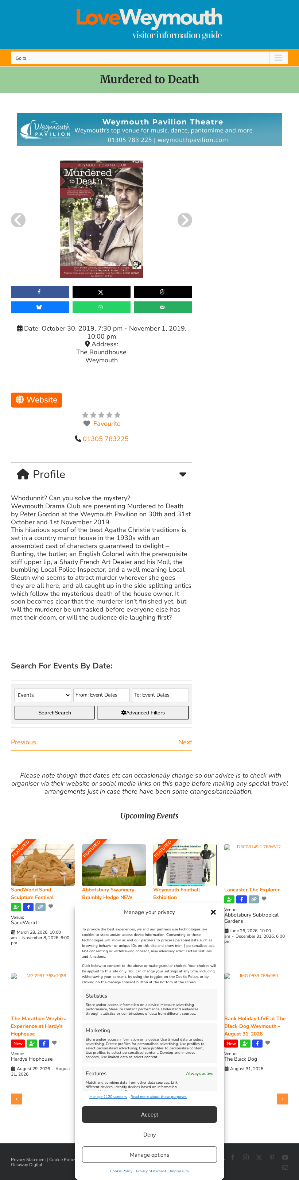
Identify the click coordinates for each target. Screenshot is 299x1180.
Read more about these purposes (159, 1097)
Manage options (149, 1154)
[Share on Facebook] (40, 292)
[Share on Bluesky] (40, 307)
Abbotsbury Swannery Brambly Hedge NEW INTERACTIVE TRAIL (108, 897)
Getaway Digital (26, 1165)
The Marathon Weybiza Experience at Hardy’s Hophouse (39, 1026)
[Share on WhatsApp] (102, 307)
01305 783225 (106, 439)
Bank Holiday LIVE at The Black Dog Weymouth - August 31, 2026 (255, 1026)
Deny (149, 1134)
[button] (213, 912)
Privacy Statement (151, 1171)
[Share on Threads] (163, 292)
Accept (149, 1114)
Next (185, 742)
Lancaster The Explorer (252, 889)
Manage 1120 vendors (108, 1097)
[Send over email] (163, 307)
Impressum (179, 1171)
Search (54, 713)
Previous (23, 742)
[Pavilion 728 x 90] (149, 116)
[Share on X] (102, 292)
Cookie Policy (121, 1171)
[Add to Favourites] (51, 906)
